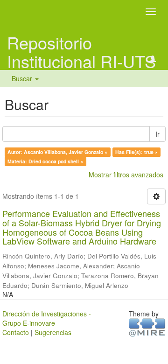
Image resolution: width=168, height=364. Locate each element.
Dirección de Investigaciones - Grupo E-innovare (46, 318)
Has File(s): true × (136, 151)
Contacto (15, 332)
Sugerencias (53, 332)
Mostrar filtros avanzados (126, 174)
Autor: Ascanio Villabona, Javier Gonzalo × (57, 151)
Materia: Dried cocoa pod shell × (45, 161)
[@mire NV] (147, 326)
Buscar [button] (23, 78)
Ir (157, 134)
